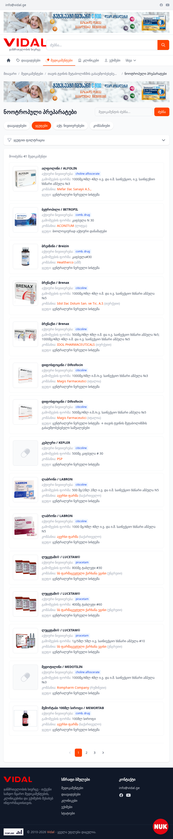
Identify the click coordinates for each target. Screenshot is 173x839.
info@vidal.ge (15, 5)
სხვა (129, 60)
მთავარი (10, 73)
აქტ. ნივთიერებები (70, 125)
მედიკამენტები (62, 60)
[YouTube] (167, 5)
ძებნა (162, 112)
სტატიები (68, 813)
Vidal (51, 832)
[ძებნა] (163, 45)
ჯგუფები (41, 125)
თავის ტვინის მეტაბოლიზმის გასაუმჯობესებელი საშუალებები (84, 73)
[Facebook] (161, 5)
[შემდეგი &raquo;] (103, 753)
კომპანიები (101, 125)
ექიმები (114, 60)
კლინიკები (91, 60)
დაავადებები (30, 60)
